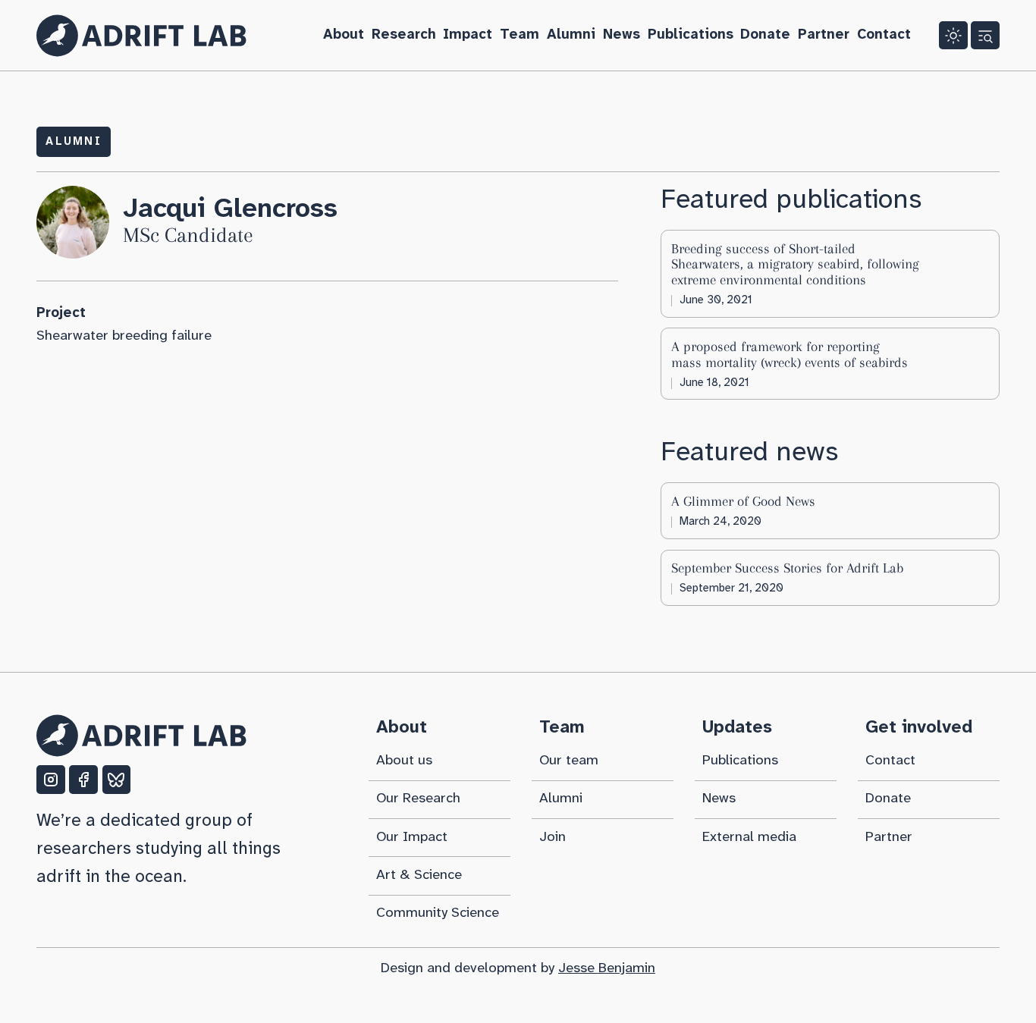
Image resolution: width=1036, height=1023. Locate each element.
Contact (884, 34)
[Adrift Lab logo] (141, 35)
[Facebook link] (83, 779)
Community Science (437, 913)
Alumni (571, 34)
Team (519, 34)
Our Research (418, 798)
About (343, 34)
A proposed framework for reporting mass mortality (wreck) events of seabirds (789, 354)
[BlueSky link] (116, 779)
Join (552, 837)
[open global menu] (985, 35)
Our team (568, 760)
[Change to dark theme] (953, 35)
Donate (765, 34)
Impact (467, 34)
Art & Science (419, 875)
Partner (823, 34)
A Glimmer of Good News (743, 501)
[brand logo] (141, 735)
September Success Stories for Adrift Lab (787, 568)
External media (749, 837)
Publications (690, 34)
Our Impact (411, 837)
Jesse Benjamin (606, 968)
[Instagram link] (50, 779)
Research (404, 34)
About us (404, 760)
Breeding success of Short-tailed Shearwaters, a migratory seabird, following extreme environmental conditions (795, 264)
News (621, 34)
